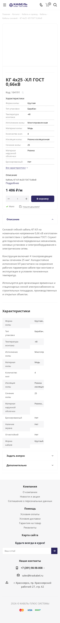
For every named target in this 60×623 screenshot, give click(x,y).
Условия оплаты (30, 514)
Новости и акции (30, 496)
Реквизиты (30, 527)
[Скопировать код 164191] (22, 92)
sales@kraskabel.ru (32, 575)
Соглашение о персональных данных (30, 501)
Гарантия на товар (30, 523)
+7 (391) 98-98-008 (32, 568)
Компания (30, 486)
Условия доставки (30, 518)
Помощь (30, 508)
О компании (30, 492)
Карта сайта (30, 535)
